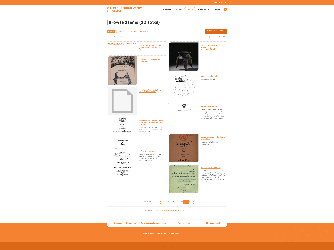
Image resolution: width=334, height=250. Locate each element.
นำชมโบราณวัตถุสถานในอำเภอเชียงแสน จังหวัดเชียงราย (150, 91)
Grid (115, 37)
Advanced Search (219, 2)
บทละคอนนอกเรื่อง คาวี (209, 76)
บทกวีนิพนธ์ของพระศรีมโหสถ (210, 168)
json (175, 210)
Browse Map (143, 31)
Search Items (132, 31)
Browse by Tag (121, 31)
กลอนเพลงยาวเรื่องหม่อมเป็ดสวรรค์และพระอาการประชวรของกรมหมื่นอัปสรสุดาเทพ (151, 122)
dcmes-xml (170, 210)
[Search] (225, 9)
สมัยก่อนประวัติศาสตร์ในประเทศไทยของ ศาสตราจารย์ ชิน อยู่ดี (209, 47)
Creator (213, 37)
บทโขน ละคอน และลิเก (147, 151)
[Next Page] (193, 202)
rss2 (187, 210)
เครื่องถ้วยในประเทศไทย (209, 107)
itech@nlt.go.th (214, 223)
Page (166, 202)
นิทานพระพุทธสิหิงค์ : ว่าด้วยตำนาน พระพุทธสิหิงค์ (213, 138)
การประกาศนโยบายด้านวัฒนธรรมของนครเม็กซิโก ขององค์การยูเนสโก (150, 47)
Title (207, 37)
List (121, 37)
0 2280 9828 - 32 (187, 223)
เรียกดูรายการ (190, 9)
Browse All (111, 31)
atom (159, 210)
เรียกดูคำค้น (167, 9)
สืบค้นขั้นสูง (178, 9)
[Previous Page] (160, 202)
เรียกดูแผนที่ (216, 9)
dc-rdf (164, 210)
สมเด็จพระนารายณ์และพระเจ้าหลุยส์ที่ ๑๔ (149, 60)
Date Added (223, 37)
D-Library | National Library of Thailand (124, 9)
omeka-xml (181, 210)
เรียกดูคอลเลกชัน (203, 9)
